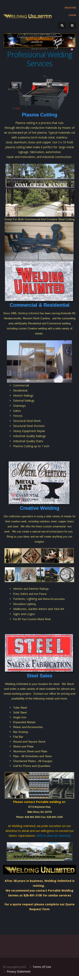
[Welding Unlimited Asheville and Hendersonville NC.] (27, 15)
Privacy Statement (19, 971)
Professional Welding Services (39, 59)
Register (70, 7)
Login (72, 15)
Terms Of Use (42, 967)
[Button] (72, 25)
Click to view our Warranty (53, 836)
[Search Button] (62, 25)
